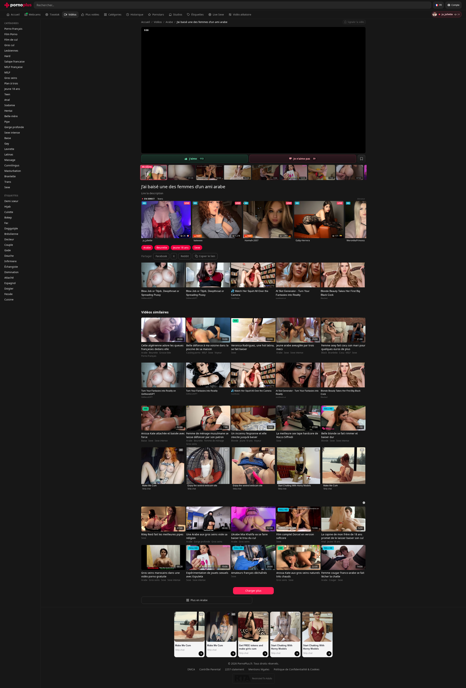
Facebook (161, 256)
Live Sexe (218, 14)
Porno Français (13, 28)
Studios (177, 14)
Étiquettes (197, 14)
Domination (11, 272)
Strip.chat (146, 489)
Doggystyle (11, 228)
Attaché (9, 277)
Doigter (8, 288)
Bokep (8, 217)
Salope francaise (14, 61)
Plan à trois (11, 83)
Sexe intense (12, 132)
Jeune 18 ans (12, 89)
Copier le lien (207, 256)
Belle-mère (11, 116)
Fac (6, 223)
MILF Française (13, 67)
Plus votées (92, 14)
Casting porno (193, 352)
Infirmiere (10, 261)
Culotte (8, 212)
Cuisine (8, 299)
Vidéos (72, 14)
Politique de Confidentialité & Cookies (296, 669)
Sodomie (9, 105)
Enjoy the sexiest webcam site (202, 485)
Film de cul (11, 39)
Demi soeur (11, 201)
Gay (6, 143)
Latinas (8, 154)
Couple (8, 245)
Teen (7, 94)
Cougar (332, 580)
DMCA (191, 669)
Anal (7, 99)
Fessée (8, 294)
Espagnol (10, 283)
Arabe (169, 22)
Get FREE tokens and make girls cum (251, 647)
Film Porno (10, 34)
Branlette (10, 176)
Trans (7, 181)
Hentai (8, 110)
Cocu (341, 352)
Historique (137, 14)
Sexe (7, 187)
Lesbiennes (11, 50)
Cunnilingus (11, 165)
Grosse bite (165, 352)
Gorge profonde (14, 127)
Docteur (9, 239)
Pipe (7, 121)
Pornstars (158, 14)
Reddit (185, 256)
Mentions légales (258, 669)
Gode (7, 250)
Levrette (9, 149)
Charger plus (253, 590)
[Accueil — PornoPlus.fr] (17, 5)
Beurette (162, 247)
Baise (7, 138)
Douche (9, 255)
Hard (7, 56)
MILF (7, 72)
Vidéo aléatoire (242, 14)
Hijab (7, 206)
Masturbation (12, 171)
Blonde (234, 440)
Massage (9, 160)
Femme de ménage (214, 440)
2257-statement (234, 669)
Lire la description (152, 193)
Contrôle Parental (210, 669)
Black (324, 352)
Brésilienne (11, 234)
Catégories (114, 14)
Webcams (35, 14)
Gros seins (10, 78)
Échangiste (11, 266)
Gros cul (9, 45)
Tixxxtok (54, 14)
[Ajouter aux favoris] (362, 159)
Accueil (15, 14)
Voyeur (218, 352)
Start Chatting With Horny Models (294, 485)
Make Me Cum (149, 485)
